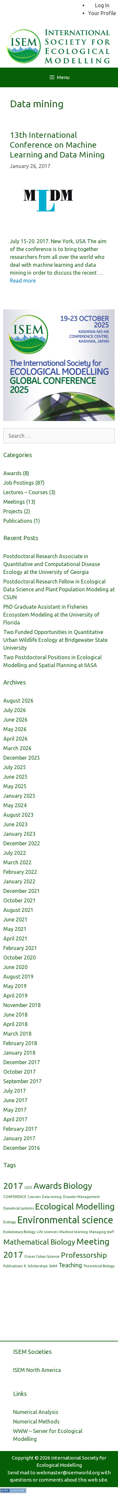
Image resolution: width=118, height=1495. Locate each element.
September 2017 (22, 1081)
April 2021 (15, 938)
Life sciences (47, 1232)
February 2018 (20, 1043)
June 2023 (15, 824)
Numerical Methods (36, 1421)
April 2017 (15, 1119)
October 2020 (19, 957)
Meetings (14, 502)
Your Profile (102, 13)
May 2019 (15, 986)
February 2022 (20, 872)
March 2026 (17, 748)
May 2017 (15, 1110)
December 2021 (21, 891)
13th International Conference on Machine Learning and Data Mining (57, 144)
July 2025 (14, 767)
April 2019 (15, 996)
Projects (13, 511)
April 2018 (15, 1024)
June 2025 (15, 777)
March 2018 (17, 1034)
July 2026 (14, 710)
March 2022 (17, 862)
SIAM (53, 1266)
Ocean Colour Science (42, 1256)
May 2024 (15, 805)
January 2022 (19, 881)
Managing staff (101, 1232)
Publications (17, 521)
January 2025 (19, 796)
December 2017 (21, 1062)
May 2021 (15, 929)
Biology (77, 1185)
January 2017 (19, 1138)
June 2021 (15, 919)
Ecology (9, 1222)
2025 (28, 1188)
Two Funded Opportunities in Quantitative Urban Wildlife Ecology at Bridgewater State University (55, 640)
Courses (34, 1197)
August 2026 (18, 701)
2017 (13, 1185)
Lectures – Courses (25, 492)
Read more (23, 281)
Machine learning (73, 1232)
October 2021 (19, 900)
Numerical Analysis (35, 1412)
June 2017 (15, 1100)
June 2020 (15, 967)
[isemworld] (59, 45)
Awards (12, 473)
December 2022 (21, 843)
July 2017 (14, 1091)
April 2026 (15, 739)
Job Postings (18, 483)
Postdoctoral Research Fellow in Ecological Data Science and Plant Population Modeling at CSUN (59, 589)
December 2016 (21, 1148)
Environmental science (65, 1219)
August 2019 (18, 976)
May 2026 (15, 729)
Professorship (84, 1255)
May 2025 (15, 786)
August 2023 (18, 815)
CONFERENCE (14, 1197)
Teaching (70, 1265)
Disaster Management (81, 1197)
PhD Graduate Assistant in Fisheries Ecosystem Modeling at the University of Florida (51, 614)
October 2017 (19, 1072)
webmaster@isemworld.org (68, 1472)
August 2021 (18, 910)
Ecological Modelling (75, 1206)
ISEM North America (37, 1370)
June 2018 (15, 1015)
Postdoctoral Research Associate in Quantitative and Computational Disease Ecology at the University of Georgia (51, 564)
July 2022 (14, 853)
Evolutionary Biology (19, 1232)
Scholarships (38, 1266)
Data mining (52, 1197)
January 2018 (19, 1053)
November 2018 (22, 1005)
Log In (102, 5)
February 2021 (20, 948)
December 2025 (21, 758)
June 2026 (15, 720)
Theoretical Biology (98, 1266)
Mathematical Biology (39, 1242)
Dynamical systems (18, 1208)
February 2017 (20, 1129)
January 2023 (19, 834)
